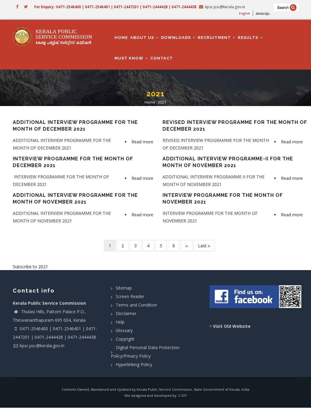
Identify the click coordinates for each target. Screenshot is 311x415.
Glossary (124, 330)
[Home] (55, 36)
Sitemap (124, 288)
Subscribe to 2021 (30, 266)
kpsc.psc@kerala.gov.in (42, 345)
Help (120, 322)
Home (121, 37)
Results (248, 37)
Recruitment (215, 37)
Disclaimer (126, 313)
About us (142, 37)
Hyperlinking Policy (134, 364)
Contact (161, 58)
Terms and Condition (136, 305)
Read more (143, 142)
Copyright (125, 339)
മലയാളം (263, 13)
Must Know (129, 58)
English (244, 13)
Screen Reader (130, 296)
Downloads (176, 37)
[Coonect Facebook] (256, 299)
